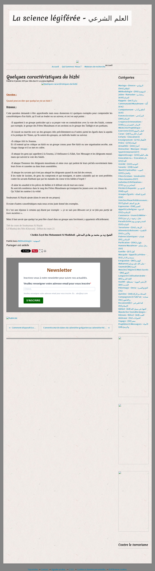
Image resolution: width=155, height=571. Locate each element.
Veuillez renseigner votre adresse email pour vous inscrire (57, 283)
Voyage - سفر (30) (126, 321)
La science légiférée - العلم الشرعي (70, 18)
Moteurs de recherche (94, 66)
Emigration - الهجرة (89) (129, 260)
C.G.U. (71, 569)
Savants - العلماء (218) (128, 167)
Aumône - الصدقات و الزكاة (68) (132, 294)
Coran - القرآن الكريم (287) (130, 134)
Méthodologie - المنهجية (29, 241)
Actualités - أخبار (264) (129, 146)
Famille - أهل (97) (126, 251)
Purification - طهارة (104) (130, 242)
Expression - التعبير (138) (129, 206)
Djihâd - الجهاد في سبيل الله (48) (132, 309)
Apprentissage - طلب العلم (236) (133, 155)
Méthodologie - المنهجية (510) (132, 91)
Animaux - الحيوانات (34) (129, 318)
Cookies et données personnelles (91, 569)
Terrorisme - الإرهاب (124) (130, 227)
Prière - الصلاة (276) (127, 143)
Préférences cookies (118, 569)
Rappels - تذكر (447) (127, 100)
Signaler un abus (58, 569)
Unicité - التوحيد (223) (128, 164)
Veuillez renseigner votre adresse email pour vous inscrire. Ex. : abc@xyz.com (56, 293)
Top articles (33, 569)
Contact (44, 569)
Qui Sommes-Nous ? (71, 66)
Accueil (55, 66)
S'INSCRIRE (33, 300)
